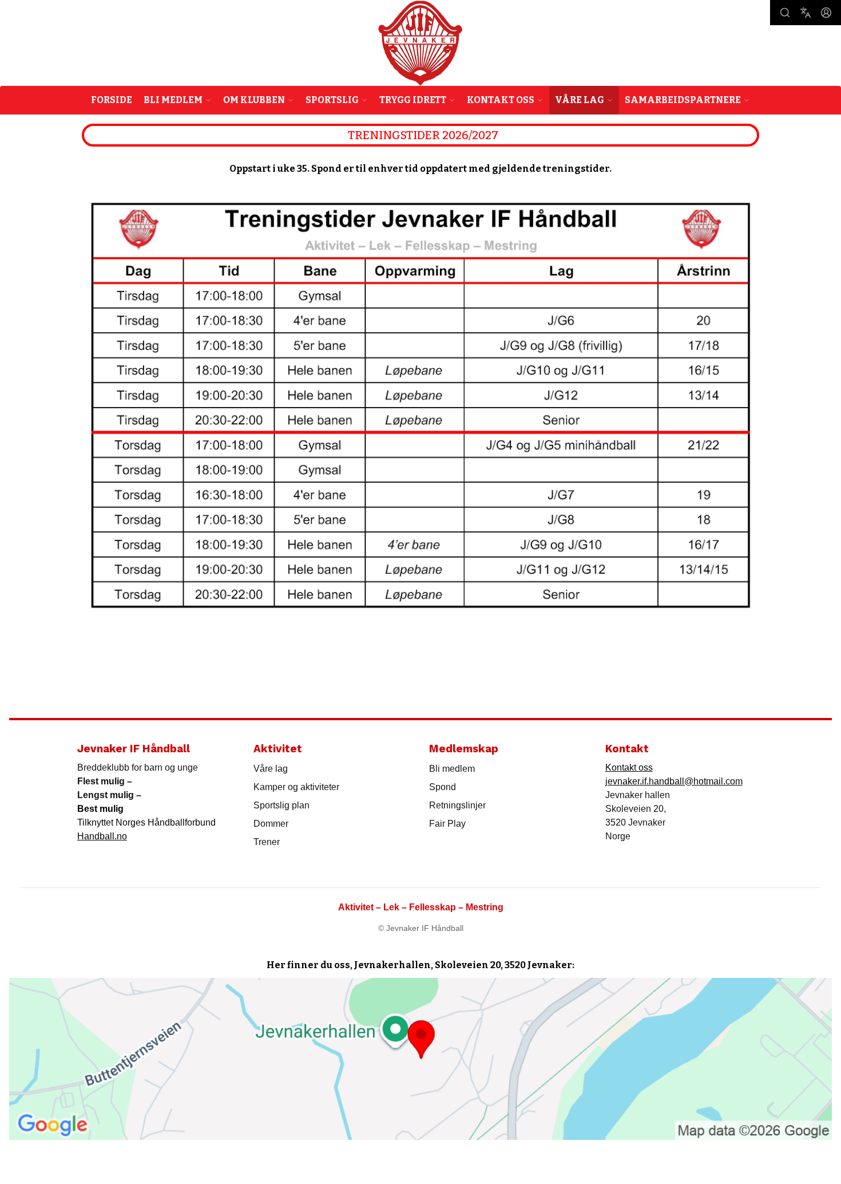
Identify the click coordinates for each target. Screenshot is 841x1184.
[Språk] (805, 12)
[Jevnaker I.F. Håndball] (420, 43)
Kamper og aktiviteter (296, 787)
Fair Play (447, 823)
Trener (266, 842)
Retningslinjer (457, 805)
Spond (442, 787)
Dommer (270, 823)
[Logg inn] (826, 12)
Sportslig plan (281, 805)
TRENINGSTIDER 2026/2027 (423, 135)
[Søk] (785, 12)
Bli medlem (452, 768)
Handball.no (102, 836)
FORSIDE (111, 99)
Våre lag (270, 768)
